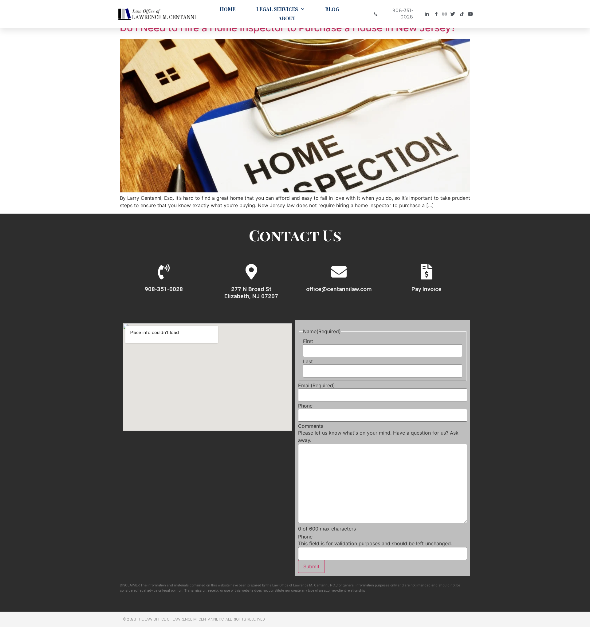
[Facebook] (436, 14)
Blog (332, 9)
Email (316, 385)
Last (308, 361)
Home (227, 9)
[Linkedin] (427, 14)
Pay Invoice (426, 289)
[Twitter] (454, 14)
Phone (305, 405)
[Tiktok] (462, 14)
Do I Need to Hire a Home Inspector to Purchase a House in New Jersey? (288, 28)
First (308, 341)
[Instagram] (445, 14)
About (287, 18)
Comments (310, 426)
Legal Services (277, 9)
